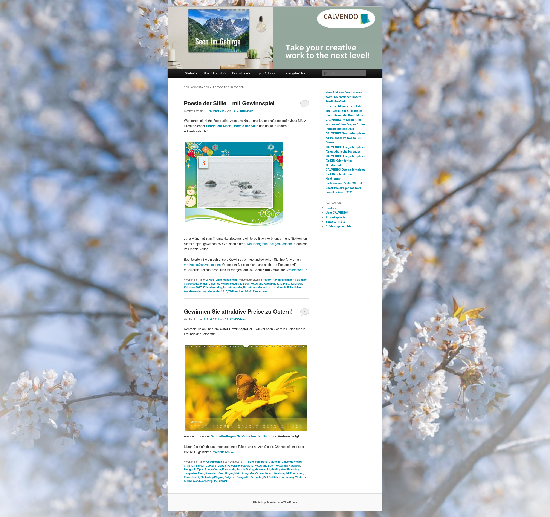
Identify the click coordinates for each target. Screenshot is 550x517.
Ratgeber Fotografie (237, 477)
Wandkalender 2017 (215, 291)
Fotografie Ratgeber (263, 283)
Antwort (261, 291)
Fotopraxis (228, 469)
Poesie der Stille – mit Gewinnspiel (229, 103)
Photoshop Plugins (211, 477)
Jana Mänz (283, 283)
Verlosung (288, 477)
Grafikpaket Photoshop (285, 469)
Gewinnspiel (262, 469)
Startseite (191, 73)
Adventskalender (283, 279)
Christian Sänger (194, 465)
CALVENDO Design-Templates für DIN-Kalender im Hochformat (345, 173)
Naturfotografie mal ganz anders (269, 243)
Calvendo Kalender (195, 283)
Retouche (256, 477)
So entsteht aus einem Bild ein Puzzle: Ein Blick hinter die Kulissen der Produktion (344, 110)
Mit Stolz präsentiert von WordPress (275, 502)
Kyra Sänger (225, 473)
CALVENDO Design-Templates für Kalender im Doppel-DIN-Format (345, 137)
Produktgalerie (241, 73)
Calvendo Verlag (219, 283)
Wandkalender (193, 291)
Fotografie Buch (239, 283)
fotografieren (213, 469)
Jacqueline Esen (194, 473)
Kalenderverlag (212, 287)
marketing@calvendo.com (202, 264)
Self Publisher (271, 477)
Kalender (296, 283)
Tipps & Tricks (266, 73)
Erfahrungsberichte (293, 73)
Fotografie (247, 465)
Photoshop (296, 473)
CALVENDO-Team (242, 111)
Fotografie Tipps (194, 469)
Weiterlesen (297, 269)
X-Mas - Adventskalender (221, 279)
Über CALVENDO (215, 73)
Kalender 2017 (193, 287)
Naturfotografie (232, 287)
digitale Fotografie (229, 465)
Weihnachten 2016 (239, 291)
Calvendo (301, 279)
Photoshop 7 (191, 477)
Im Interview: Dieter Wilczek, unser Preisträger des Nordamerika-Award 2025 (345, 187)
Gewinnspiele (214, 461)
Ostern (259, 473)
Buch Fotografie (257, 461)
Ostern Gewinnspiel (277, 473)
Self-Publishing (293, 287)
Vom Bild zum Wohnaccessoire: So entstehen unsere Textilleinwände (344, 96)
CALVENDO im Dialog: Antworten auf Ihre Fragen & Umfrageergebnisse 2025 (345, 124)
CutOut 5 (211, 465)
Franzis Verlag (245, 469)
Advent (267, 279)
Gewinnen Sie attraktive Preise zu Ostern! (238, 311)
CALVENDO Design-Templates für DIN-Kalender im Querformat (345, 160)
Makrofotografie (244, 473)
